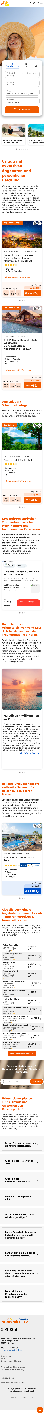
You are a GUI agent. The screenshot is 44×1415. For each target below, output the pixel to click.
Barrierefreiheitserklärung (12, 1369)
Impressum (6, 1356)
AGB (3, 1358)
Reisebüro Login (8, 1378)
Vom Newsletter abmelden (22, 1086)
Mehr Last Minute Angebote (22, 1054)
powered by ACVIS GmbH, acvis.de (22, 1397)
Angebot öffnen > (28, 603)
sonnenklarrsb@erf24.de (12, 1350)
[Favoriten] (39, 223)
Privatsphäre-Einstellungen (13, 1367)
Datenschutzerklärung (11, 1361)
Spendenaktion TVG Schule (13, 1382)
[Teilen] (35, 223)
